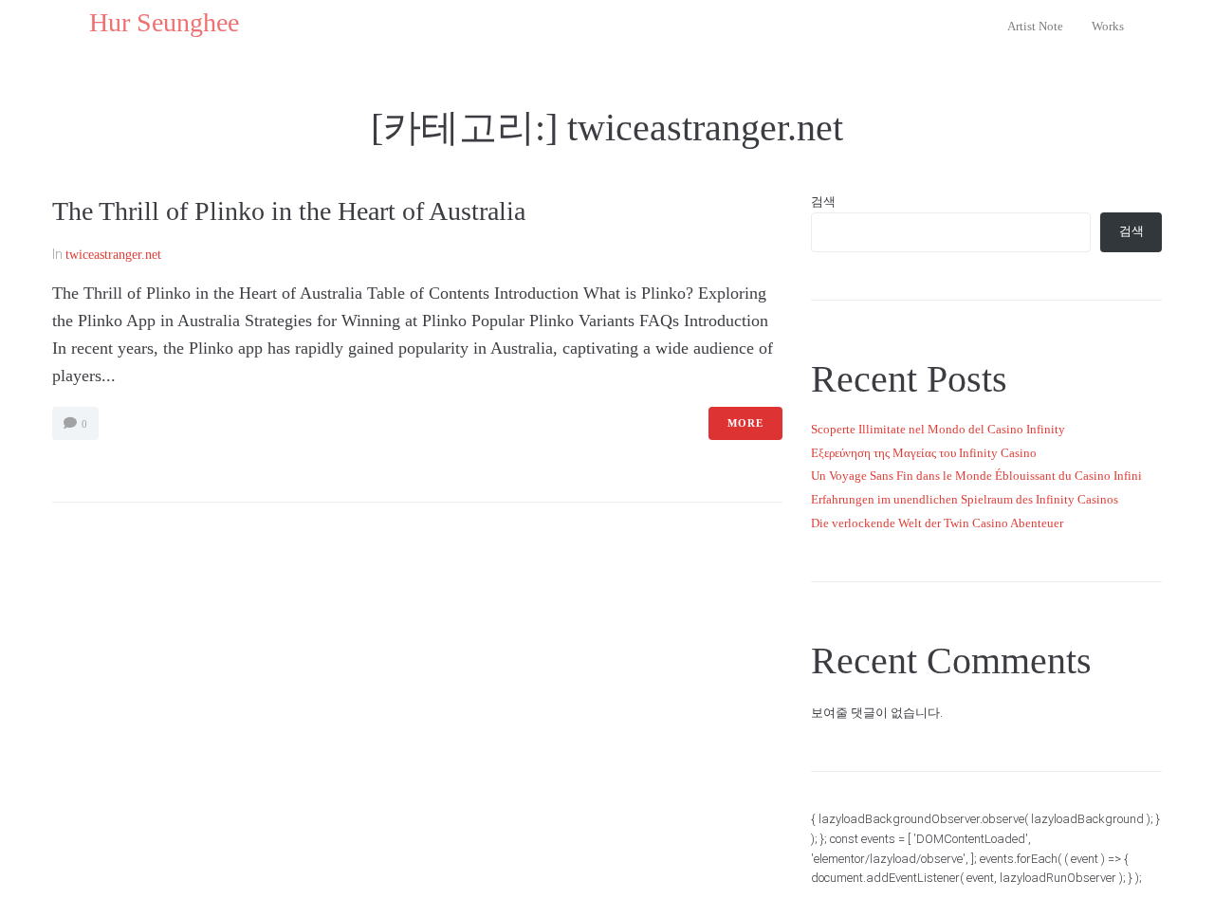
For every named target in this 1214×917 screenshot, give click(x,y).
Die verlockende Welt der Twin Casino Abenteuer (937, 523)
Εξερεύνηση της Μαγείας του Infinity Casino (924, 453)
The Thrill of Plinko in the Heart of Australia (288, 211)
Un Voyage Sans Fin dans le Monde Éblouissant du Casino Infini (976, 475)
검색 (823, 201)
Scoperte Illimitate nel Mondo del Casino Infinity (938, 429)
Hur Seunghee (164, 22)
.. (82, 22)
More (745, 423)
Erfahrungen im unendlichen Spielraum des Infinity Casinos (964, 499)
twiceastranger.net (113, 255)
